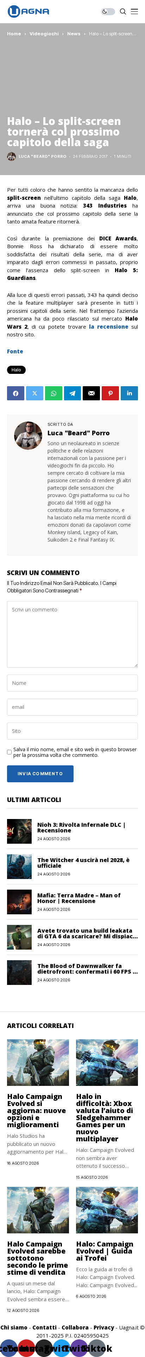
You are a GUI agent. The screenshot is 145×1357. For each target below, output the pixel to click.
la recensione (110, 326)
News (74, 33)
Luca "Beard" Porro (43, 156)
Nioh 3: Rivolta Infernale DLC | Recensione (81, 827)
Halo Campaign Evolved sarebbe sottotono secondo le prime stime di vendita (37, 1258)
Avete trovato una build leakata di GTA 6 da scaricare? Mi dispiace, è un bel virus (87, 936)
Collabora (75, 1327)
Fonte (15, 351)
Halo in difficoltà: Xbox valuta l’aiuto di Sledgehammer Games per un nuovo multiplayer (104, 1117)
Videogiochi (44, 33)
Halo (16, 369)
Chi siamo (13, 1327)
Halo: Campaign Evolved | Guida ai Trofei (104, 1251)
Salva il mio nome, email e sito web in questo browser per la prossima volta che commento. (75, 753)
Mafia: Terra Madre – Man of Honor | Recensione (79, 898)
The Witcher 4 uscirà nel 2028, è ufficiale (83, 862)
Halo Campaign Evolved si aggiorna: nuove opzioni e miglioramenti (36, 1110)
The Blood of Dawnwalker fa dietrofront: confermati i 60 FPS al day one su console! (87, 971)
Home (14, 33)
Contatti (44, 1327)
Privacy (104, 1327)
